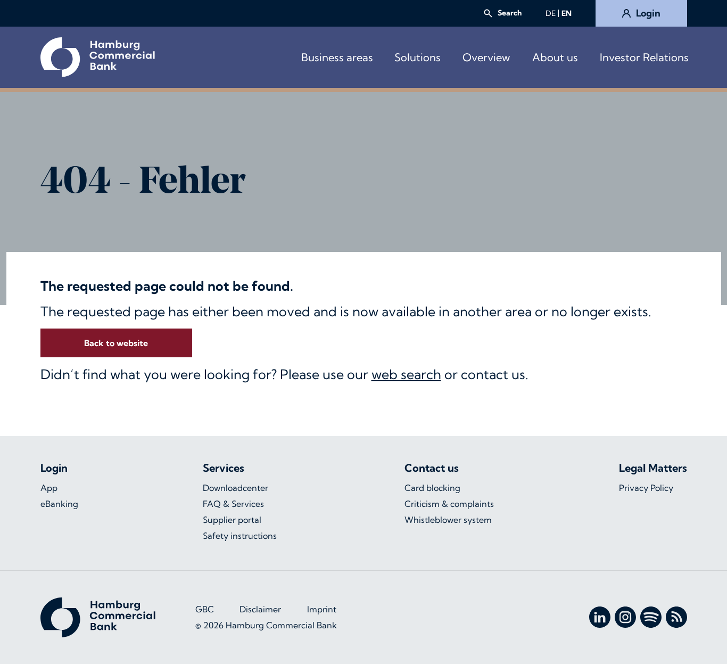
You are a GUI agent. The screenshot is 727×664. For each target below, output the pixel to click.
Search (510, 13)
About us (555, 57)
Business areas (337, 57)
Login (648, 13)
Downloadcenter (235, 487)
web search (406, 374)
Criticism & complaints (449, 503)
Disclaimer (260, 609)
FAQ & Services (233, 503)
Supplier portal (232, 519)
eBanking (59, 503)
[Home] (97, 57)
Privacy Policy (646, 487)
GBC (204, 609)
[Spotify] (651, 617)
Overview (486, 57)
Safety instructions (240, 535)
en (566, 13)
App (48, 487)
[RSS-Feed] (676, 617)
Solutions (417, 57)
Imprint (321, 609)
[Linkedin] (599, 617)
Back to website (116, 343)
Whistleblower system (448, 519)
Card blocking (432, 487)
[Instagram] (625, 617)
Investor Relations (644, 57)
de (551, 13)
